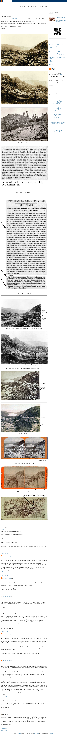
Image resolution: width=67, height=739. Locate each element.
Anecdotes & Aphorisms (57, 97)
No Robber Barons (57, 114)
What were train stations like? (54, 51)
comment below (5, 296)
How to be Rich (57, 119)
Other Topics (57, 115)
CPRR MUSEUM (58, 89)
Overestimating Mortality (57, 107)
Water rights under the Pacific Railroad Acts (57, 44)
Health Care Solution (57, 113)
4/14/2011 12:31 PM (4, 657)
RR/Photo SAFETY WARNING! (58, 123)
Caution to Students (57, 108)
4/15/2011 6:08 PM (4, 711)
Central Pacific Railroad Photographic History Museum (61, 20)
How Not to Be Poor (57, 117)
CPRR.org (19, 733)
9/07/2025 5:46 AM (4, 725)
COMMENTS (51, 733)
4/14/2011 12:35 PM (4, 696)
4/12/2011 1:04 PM (4, 553)
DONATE (57, 120)
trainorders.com (52, 64)
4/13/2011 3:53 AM (4, 593)
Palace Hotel (57, 110)
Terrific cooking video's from (58, 131)
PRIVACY (61, 74)
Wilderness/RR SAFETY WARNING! (58, 122)
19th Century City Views (57, 100)
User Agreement (36, 733)
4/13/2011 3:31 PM (4, 631)
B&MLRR (58, 109)
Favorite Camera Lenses (57, 99)
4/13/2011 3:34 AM (4, 575)
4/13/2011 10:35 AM (4, 609)
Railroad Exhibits (58, 102)
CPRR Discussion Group (33, 6)
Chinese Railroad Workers (57, 103)
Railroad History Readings (57, 101)
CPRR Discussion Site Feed (57, 125)
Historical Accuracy (57, 104)
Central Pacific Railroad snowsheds (17, 18)
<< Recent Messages (4, 730)
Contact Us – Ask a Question (58, 40)
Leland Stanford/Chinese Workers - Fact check (57, 62)
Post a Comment (4, 728)
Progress (57, 111)
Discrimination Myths (58, 106)
